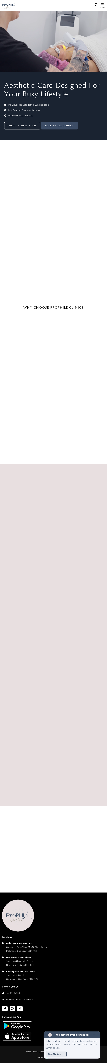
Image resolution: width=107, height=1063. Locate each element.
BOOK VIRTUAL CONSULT (59, 125)
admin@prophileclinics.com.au (20, 999)
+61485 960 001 (13, 993)
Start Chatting (54, 1054)
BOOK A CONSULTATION (22, 125)
